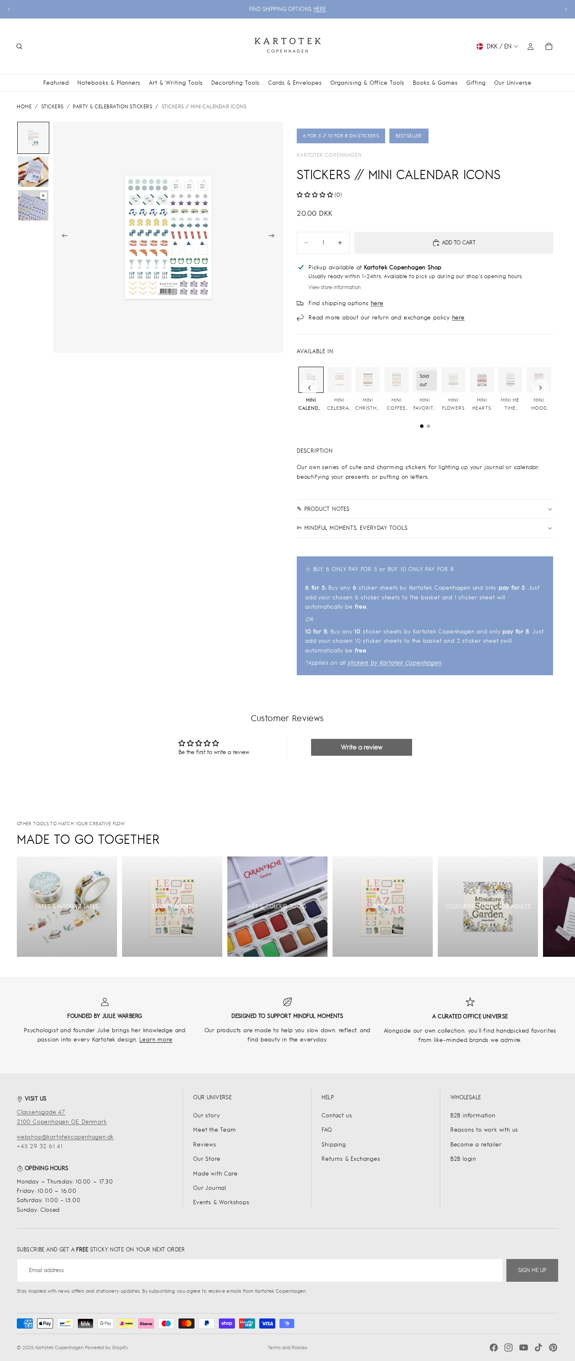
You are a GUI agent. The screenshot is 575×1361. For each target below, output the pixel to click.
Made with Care (215, 1173)
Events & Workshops (221, 1202)
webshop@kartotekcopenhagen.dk (65, 1137)
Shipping (334, 1144)
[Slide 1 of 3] (33, 138)
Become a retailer (476, 1144)
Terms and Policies (287, 1347)
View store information (335, 287)
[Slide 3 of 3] (33, 205)
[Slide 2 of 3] (33, 171)
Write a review (361, 747)
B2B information (472, 1115)
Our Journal (209, 1188)
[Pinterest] (553, 1347)
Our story (206, 1115)
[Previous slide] (9, 9)
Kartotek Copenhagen (329, 155)
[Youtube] (524, 1347)
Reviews (204, 1144)
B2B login (463, 1159)
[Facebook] (494, 1347)
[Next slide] (565, 9)
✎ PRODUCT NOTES (323, 509)
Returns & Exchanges (351, 1159)
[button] (315, 195)
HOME (24, 107)
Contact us (337, 1115)
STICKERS (52, 107)
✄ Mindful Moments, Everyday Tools (352, 528)
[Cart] (549, 46)
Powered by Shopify (106, 1347)
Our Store (206, 1159)
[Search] (19, 46)
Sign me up (532, 1270)
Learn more (155, 1039)
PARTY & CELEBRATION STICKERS (112, 107)
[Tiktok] (538, 1347)
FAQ (327, 1130)
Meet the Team (214, 1130)
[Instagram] (508, 1347)
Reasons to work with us (484, 1130)
